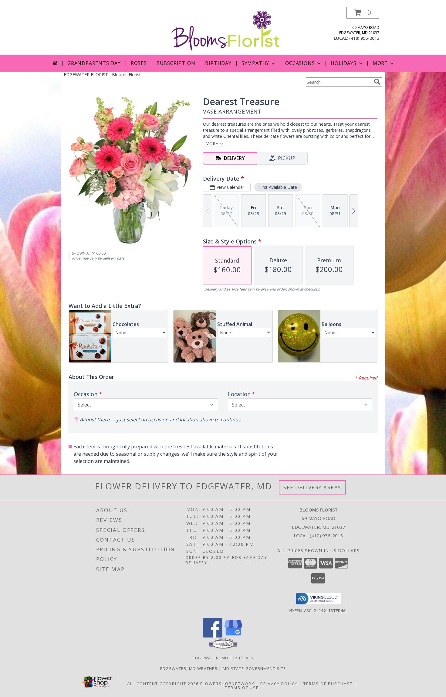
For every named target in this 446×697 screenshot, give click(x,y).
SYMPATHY (255, 63)
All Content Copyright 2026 (163, 683)
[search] (377, 81)
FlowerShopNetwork (227, 683)
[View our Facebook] (212, 636)
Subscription (176, 63)
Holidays (343, 63)
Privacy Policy (279, 683)
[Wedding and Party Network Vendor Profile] (223, 647)
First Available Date (278, 187)
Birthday (218, 63)
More (380, 63)
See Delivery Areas (312, 487)
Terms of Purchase (328, 683)
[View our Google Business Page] (233, 636)
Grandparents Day (94, 63)
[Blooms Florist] (225, 30)
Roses (139, 63)
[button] (362, 13)
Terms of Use (242, 687)
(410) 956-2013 (364, 38)
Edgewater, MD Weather (189, 668)
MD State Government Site (254, 668)
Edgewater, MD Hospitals (223, 658)
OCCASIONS (300, 63)
